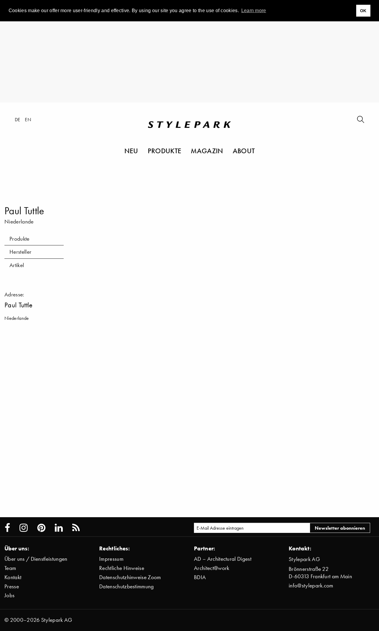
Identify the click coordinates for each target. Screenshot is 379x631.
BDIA (200, 577)
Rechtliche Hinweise (121, 568)
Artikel (16, 265)
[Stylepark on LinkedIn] (59, 528)
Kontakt (12, 577)
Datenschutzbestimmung (126, 586)
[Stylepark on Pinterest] (41, 528)
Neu (131, 150)
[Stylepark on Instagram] (23, 528)
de (17, 119)
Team (10, 568)
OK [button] (363, 10)
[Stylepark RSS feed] (76, 528)
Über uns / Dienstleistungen (36, 558)
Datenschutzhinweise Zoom (130, 577)
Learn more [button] (253, 10)
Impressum (111, 558)
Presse (11, 586)
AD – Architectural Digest (222, 558)
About (244, 150)
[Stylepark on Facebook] (7, 528)
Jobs (9, 595)
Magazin (207, 150)
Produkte (165, 150)
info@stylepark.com (311, 585)
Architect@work (211, 568)
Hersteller (20, 251)
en (28, 119)
